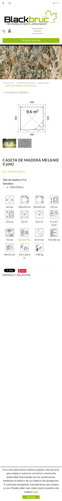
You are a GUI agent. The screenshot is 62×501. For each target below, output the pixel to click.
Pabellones (43, 83)
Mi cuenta (10, 31)
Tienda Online (31, 40)
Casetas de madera (26, 83)
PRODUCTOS (8, 83)
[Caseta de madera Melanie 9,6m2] (31, 118)
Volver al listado (16, 92)
